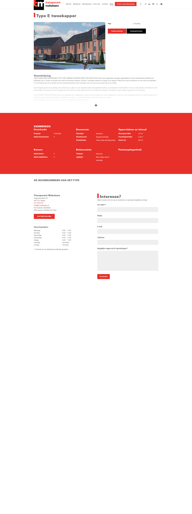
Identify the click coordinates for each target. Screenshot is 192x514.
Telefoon (100, 237)
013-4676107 (38, 203)
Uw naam (101, 205)
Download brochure (136, 31)
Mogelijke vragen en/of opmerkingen (112, 248)
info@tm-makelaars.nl (41, 205)
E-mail (99, 227)
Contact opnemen (117, 31)
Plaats (99, 216)
